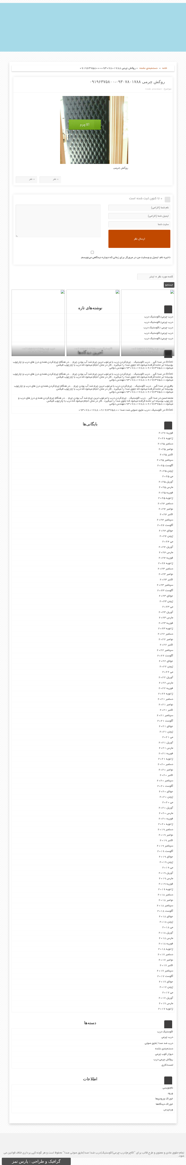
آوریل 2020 (166, 807)
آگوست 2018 (165, 911)
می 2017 (167, 992)
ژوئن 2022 (166, 666)
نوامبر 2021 (166, 704)
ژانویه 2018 (165, 949)
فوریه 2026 (166, 432)
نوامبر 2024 (166, 509)
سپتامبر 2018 (165, 905)
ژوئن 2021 (166, 731)
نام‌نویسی (168, 1087)
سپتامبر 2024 (165, 519)
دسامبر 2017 (165, 954)
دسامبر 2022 (165, 634)
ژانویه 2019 (165, 889)
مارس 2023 (166, 617)
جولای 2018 (166, 916)
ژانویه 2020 (165, 824)
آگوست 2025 (165, 465)
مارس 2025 (166, 487)
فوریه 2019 (166, 883)
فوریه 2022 (166, 688)
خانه (164, 68)
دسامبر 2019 (165, 829)
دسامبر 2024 (165, 503)
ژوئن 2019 (166, 862)
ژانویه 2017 (165, 1008)
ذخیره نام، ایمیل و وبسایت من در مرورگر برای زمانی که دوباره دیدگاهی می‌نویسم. (125, 257)
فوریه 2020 (166, 818)
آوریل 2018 (166, 932)
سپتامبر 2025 (165, 460)
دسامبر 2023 (165, 568)
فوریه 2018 (166, 943)
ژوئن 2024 (166, 536)
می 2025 (167, 476)
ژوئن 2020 (166, 797)
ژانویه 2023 (165, 628)
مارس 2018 (166, 938)
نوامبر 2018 (166, 900)
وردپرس (168, 1109)
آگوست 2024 (165, 525)
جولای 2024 (166, 530)
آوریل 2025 (166, 481)
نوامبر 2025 (166, 449)
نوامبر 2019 (166, 835)
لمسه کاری (167, 1065)
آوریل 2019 (166, 873)
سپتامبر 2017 (165, 970)
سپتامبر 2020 (165, 780)
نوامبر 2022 (166, 639)
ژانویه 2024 (165, 563)
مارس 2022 (166, 682)
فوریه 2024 (166, 557)
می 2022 (167, 672)
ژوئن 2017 (166, 987)
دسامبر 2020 (165, 764)
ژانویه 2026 (165, 438)
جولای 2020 (166, 791)
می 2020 (167, 802)
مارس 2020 (166, 813)
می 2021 (167, 737)
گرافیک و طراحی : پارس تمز (36, 1161)
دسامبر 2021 (165, 699)
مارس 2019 (166, 878)
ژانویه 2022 (165, 693)
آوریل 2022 (166, 677)
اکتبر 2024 (166, 514)
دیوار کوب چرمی (164, 1054)
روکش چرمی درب (163, 1059)
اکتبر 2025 (166, 454)
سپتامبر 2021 (165, 715)
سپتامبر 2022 (165, 650)
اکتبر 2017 (166, 965)
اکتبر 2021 (166, 710)
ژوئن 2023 (166, 601)
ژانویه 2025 (165, 498)
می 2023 (167, 606)
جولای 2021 (166, 726)
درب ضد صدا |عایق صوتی (159, 1043)
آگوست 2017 (165, 976)
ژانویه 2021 (165, 758)
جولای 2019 (166, 856)
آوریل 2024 (166, 547)
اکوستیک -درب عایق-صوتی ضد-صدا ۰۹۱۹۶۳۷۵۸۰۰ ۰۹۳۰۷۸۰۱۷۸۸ (120, 410)
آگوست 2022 (165, 655)
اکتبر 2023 (166, 579)
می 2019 (167, 867)
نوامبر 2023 (166, 574)
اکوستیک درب (165, 1031)
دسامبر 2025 (165, 443)
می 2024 (167, 541)
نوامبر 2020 (166, 769)
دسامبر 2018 (165, 894)
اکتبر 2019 (166, 840)
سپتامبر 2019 (165, 845)
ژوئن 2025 (166, 471)
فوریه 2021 (166, 753)
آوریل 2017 (166, 998)
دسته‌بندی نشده (148, 68)
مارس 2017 (166, 1003)
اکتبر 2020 (166, 775)
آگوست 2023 (165, 590)
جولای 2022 (166, 661)
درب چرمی (167, 1037)
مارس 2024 (166, 552)
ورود (170, 1093)
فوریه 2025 (166, 492)
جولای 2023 (166, 595)
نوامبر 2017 (166, 960)
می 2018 (167, 927)
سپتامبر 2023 (165, 585)
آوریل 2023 (166, 612)
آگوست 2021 (165, 720)
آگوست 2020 (165, 786)
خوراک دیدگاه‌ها (164, 1104)
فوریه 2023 (166, 623)
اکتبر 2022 (166, 644)
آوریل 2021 (166, 742)
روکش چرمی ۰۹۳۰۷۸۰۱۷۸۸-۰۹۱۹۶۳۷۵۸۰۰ (127, 81)
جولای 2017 (166, 981)
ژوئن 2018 (166, 921)
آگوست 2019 (165, 851)
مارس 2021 (166, 748)
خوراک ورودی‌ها (164, 1098)
